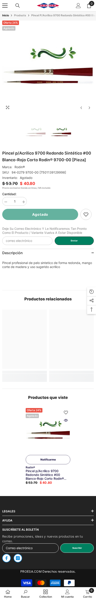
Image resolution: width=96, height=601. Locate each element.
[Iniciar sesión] (78, 5)
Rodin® (20, 167)
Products (20, 15)
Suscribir (77, 548)
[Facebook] (6, 558)
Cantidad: (9, 194)
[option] (48, 66)
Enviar (74, 240)
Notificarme (48, 459)
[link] (86, 214)
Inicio (5, 15)
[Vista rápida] (66, 420)
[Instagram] (18, 558)
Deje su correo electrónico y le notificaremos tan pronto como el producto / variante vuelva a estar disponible (44, 231)
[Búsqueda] (17, 5)
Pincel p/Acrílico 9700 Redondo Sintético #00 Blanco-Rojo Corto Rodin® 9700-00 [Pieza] (45, 474)
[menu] (5, 5)
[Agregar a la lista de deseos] (66, 412)
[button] (81, 108)
